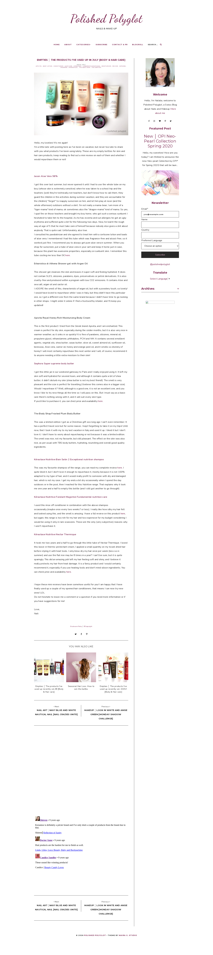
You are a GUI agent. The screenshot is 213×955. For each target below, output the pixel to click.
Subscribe (101, 45)
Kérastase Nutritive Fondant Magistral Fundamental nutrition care (70, 497)
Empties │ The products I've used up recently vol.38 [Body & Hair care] (48, 689)
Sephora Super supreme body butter (54, 363)
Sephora (122, 66)
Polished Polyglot (106, 18)
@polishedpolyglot (160, 264)
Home (57, 45)
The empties (96, 67)
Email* (144, 209)
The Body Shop (84, 67)
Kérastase (77, 66)
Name (144, 219)
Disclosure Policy (76, 626)
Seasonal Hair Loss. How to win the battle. (81, 687)
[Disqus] (81, 771)
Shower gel (73, 67)
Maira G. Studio (128, 935)
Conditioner (58, 66)
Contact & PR (120, 45)
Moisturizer (106, 66)
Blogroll (137, 45)
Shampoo (64, 67)
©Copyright (87, 626)
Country (145, 229)
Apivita (39, 66)
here (67, 255)
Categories (83, 45)
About (68, 45)
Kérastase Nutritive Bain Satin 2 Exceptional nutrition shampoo (69, 459)
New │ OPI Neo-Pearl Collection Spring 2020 (160, 141)
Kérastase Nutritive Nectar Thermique (55, 534)
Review (115, 66)
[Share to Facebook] (81, 634)
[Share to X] (76, 634)
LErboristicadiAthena (91, 66)
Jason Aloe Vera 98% (46, 176)
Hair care (68, 66)
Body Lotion (47, 66)
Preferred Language (151, 240)
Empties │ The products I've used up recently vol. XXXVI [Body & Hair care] (113, 689)
